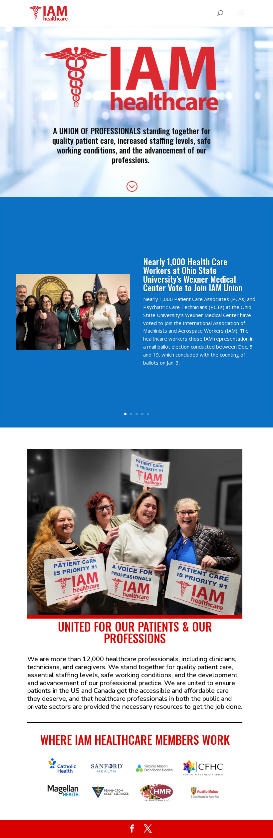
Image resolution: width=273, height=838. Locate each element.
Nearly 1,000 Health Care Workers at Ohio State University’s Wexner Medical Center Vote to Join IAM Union (192, 274)
